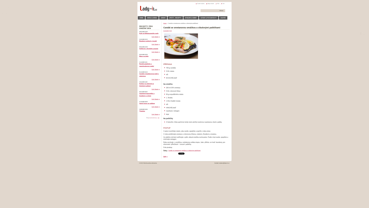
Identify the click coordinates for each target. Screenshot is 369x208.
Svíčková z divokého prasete (148, 48)
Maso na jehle (143, 56)
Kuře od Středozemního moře (148, 33)
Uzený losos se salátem (147, 103)
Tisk (223, 3)
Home (165, 23)
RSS (218, 3)
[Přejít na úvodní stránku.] (148, 10)
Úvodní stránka (200, 3)
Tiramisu (142, 111)
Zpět (164, 156)
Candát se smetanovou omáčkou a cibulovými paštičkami (184, 150)
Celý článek (155, 37)
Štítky (165, 150)
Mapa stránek (211, 3)
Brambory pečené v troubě (148, 41)
